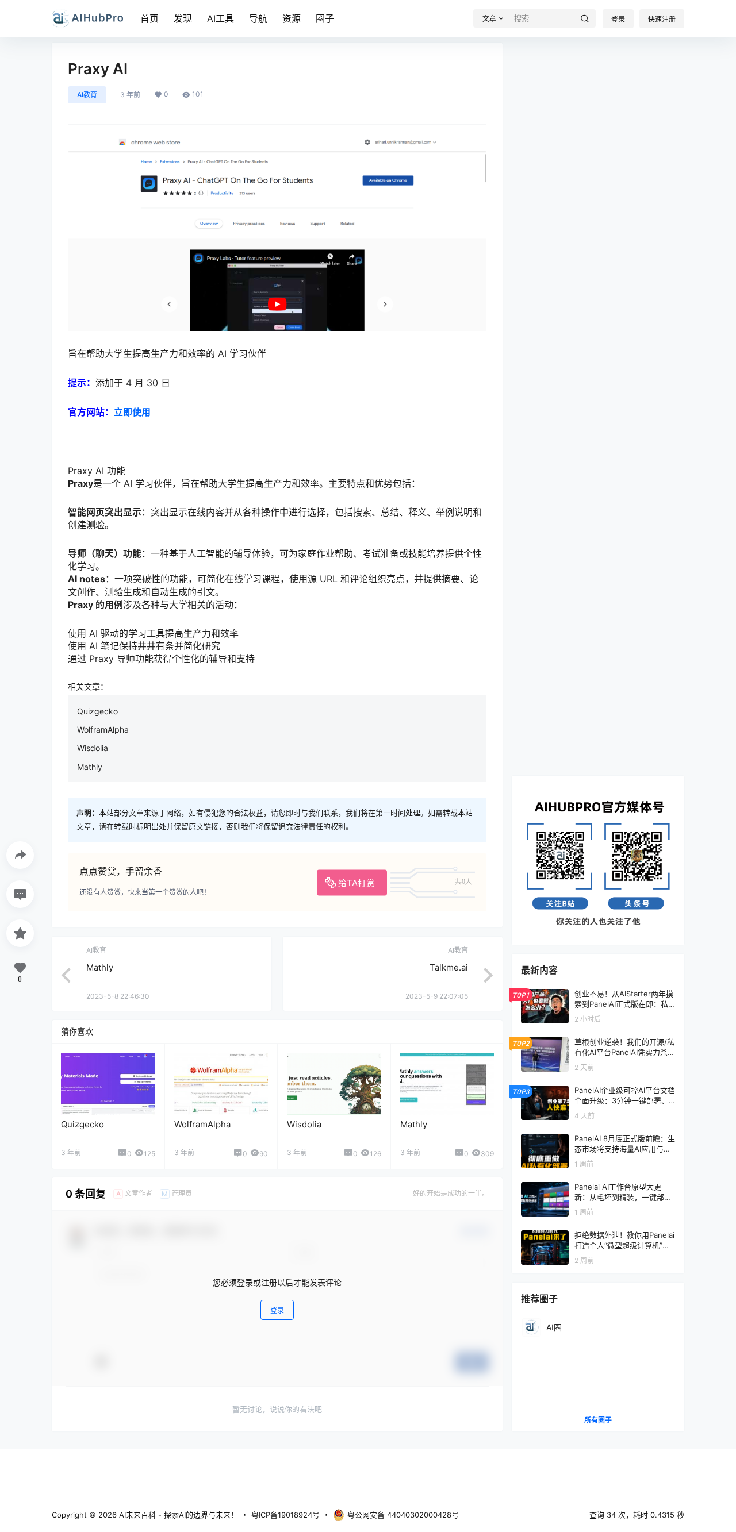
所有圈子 (598, 1420)
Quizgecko (97, 711)
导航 (258, 18)
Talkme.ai (449, 967)
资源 (291, 18)
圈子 (325, 18)
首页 (149, 18)
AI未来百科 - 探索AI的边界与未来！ (177, 1514)
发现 (183, 18)
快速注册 (662, 19)
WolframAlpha (103, 729)
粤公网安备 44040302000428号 (403, 1514)
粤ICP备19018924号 (285, 1514)
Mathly (89, 767)
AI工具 (220, 18)
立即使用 (132, 412)
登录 (618, 19)
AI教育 (87, 94)
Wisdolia (92, 748)
